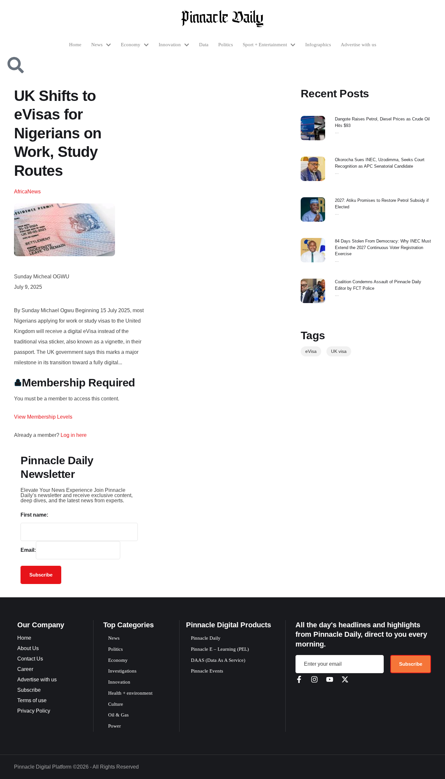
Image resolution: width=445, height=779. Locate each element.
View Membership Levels (43, 417)
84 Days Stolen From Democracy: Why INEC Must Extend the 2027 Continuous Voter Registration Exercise (383, 247)
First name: (34, 515)
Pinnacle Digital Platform (42, 767)
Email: (28, 550)
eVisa (311, 351)
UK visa (339, 351)
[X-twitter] (345, 679)
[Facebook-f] (299, 679)
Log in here (74, 435)
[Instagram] (314, 679)
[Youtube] (329, 679)
